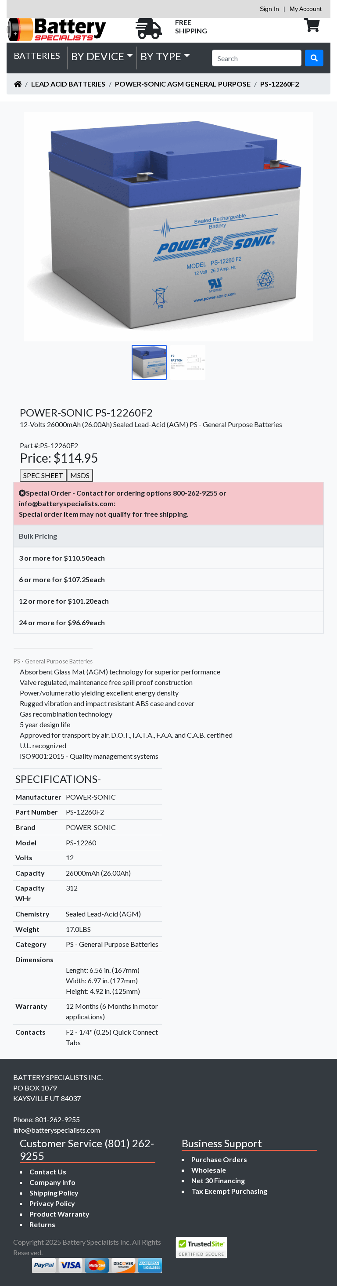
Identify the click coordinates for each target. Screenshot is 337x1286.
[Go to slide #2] (187, 362)
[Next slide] (300, 226)
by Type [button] (160, 56)
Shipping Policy (54, 1192)
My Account (306, 8)
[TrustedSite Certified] (201, 1247)
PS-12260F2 (279, 84)
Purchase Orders (219, 1159)
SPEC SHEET (43, 475)
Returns (42, 1224)
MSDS (80, 475)
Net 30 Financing (218, 1180)
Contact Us (47, 1171)
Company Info (52, 1182)
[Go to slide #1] (149, 362)
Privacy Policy (52, 1203)
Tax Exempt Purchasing (229, 1191)
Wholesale (208, 1170)
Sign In (269, 8)
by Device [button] (97, 56)
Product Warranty (59, 1214)
